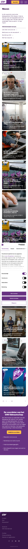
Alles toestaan (14, 293)
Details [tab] (12, 248)
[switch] (24, 278)
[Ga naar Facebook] (9, 541)
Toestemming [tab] (5, 248)
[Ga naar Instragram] (12, 541)
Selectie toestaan (14, 298)
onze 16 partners (9, 256)
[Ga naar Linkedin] (19, 541)
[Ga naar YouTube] (15, 541)
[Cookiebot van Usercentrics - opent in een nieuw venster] (20, 245)
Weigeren (14, 303)
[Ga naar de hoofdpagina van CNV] (3, 1)
